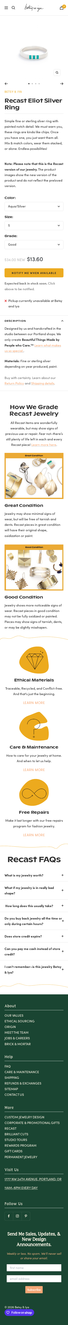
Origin (10, 1027)
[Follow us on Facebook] (9, 1216)
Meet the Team (17, 1032)
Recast (10, 1128)
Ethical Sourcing (20, 1021)
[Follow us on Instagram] (17, 1216)
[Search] (13, 7)
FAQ (8, 1066)
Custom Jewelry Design (24, 1117)
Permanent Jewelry (21, 1157)
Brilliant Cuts (16, 1134)
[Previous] (6, 83)
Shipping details (42, 383)
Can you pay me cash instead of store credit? (32, 951)
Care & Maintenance (22, 1072)
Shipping (12, 1077)
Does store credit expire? (23, 936)
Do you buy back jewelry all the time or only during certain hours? (33, 921)
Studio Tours (16, 1140)
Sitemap (11, 1089)
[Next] (61, 83)
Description (15, 321)
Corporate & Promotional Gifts (32, 1123)
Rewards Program (20, 1145)
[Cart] (61, 8)
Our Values (14, 1015)
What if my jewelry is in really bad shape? (29, 890)
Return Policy (14, 383)
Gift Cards (13, 1151)
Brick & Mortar (18, 1044)
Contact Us (14, 1094)
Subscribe (34, 1290)
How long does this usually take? (29, 905)
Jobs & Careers (17, 1038)
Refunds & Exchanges (23, 1083)
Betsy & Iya (13, 92)
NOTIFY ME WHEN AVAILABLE (34, 273)
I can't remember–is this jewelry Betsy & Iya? (33, 969)
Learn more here (43, 444)
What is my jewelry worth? (24, 875)
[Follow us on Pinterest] (26, 1216)
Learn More (34, 702)
